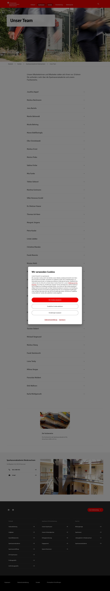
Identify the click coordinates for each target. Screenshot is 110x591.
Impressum (62, 320)
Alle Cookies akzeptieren (55, 300)
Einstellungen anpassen (55, 313)
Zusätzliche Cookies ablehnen (55, 306)
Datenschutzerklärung (51, 320)
